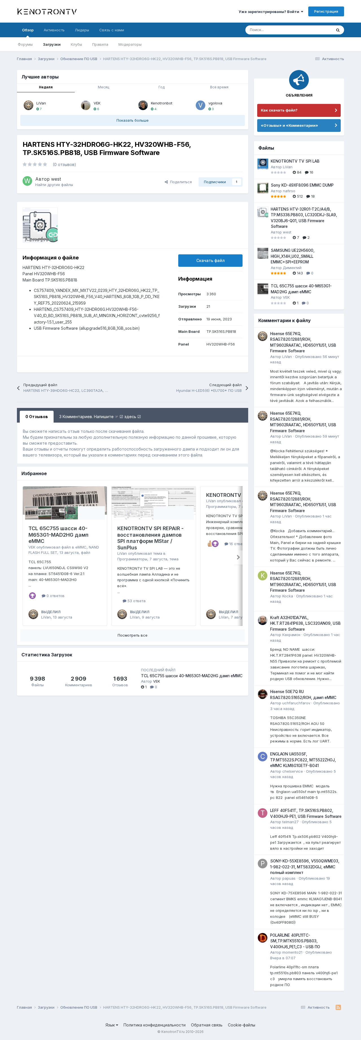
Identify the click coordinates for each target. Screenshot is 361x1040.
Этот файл (315, 30)
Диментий (292, 267)
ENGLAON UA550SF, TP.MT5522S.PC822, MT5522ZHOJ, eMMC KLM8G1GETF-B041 (303, 760)
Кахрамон (291, 634)
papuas (289, 878)
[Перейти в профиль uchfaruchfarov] (262, 694)
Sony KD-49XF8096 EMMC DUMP (302, 185)
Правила (100, 44)
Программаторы (132, 559)
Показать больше (132, 120)
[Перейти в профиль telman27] (262, 813)
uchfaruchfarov (296, 703)
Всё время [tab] (219, 87)
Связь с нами (111, 30)
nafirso (289, 191)
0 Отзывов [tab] (36, 416)
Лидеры (82, 30)
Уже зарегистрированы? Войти (270, 11)
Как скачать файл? (279, 110)
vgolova (215, 103)
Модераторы (130, 44)
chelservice (292, 771)
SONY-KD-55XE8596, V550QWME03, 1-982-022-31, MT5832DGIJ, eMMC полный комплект (304, 867)
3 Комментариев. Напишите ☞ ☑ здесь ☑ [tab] (100, 416)
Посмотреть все (133, 635)
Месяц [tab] (103, 87)
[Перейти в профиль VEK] (86, 105)
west (56, 179)
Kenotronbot (161, 103)
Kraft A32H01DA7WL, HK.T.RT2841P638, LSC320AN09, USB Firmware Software (305, 623)
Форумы (25, 44)
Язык (110, 1024)
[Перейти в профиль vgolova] (200, 105)
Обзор (28, 30)
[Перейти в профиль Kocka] (262, 575)
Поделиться (180, 182)
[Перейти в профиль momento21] (262, 938)
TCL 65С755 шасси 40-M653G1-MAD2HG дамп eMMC (58, 534)
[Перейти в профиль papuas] (262, 863)
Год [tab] (162, 87)
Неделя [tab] (46, 87)
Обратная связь (207, 1024)
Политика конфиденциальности (155, 1024)
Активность (54, 30)
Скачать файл (210, 260)
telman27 (290, 822)
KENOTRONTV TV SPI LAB (238, 495)
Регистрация (326, 11)
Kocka (287, 596)
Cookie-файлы (241, 1024)
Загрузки (52, 44)
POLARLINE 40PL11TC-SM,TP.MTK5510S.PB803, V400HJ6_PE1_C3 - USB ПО (295, 941)
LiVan (41, 103)
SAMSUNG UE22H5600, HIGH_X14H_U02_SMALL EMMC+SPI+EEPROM (292, 256)
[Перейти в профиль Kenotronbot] (143, 105)
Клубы (76, 44)
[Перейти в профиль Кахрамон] (262, 620)
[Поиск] (338, 29)
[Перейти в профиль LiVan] (28, 105)
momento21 (292, 952)
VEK (97, 103)
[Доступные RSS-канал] (338, 1007)
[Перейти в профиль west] (27, 181)
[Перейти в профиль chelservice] (262, 756)
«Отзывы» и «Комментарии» (289, 125)
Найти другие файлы (54, 184)
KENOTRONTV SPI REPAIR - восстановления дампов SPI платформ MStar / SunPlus (150, 537)
